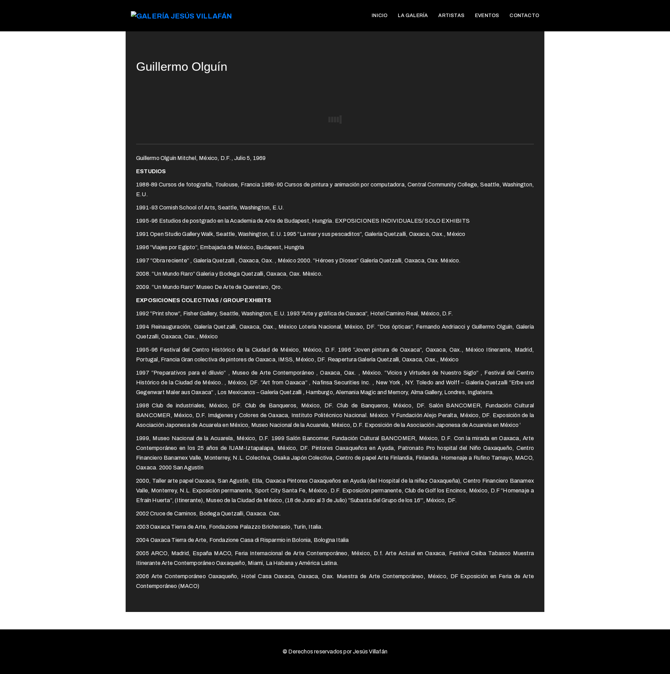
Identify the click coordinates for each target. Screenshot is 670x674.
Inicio (379, 15)
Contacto (524, 15)
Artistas (451, 15)
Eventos (487, 15)
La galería (413, 15)
